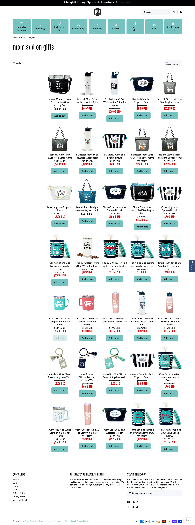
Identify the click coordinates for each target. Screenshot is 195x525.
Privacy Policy (19, 496)
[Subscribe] (179, 493)
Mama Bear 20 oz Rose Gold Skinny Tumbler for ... (114, 321)
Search (16, 479)
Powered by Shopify (84, 521)
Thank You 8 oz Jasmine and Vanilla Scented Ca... (142, 431)
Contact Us (17, 486)
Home (15, 38)
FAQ (15, 489)
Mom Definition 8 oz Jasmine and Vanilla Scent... (169, 377)
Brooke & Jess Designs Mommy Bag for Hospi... (87, 209)
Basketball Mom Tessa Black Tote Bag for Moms (169, 156)
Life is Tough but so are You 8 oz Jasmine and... (169, 264)
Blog (15, 482)
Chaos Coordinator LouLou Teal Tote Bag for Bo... (142, 210)
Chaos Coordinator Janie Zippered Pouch (115, 209)
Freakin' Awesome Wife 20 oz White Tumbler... (87, 264)
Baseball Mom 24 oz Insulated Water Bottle (87, 101)
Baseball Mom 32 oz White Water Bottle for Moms (114, 102)
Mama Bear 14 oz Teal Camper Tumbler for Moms (60, 321)
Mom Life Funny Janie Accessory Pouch (114, 431)
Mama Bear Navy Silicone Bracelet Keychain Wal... (87, 377)
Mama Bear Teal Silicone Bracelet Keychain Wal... (115, 376)
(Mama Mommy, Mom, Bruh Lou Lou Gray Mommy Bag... (60, 102)
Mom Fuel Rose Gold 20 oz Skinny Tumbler (87, 431)
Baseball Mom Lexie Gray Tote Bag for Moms (169, 101)
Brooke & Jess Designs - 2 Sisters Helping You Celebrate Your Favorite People (48, 521)
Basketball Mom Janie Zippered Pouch (114, 156)
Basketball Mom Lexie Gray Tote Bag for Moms (142, 156)
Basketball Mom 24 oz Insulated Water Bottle (87, 156)
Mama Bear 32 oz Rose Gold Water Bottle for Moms (169, 321)
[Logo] (97, 12)
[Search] (143, 12)
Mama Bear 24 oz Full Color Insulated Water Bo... (142, 321)
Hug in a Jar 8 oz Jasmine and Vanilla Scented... (142, 264)
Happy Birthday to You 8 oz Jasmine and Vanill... (114, 264)
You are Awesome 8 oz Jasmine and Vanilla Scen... (169, 432)
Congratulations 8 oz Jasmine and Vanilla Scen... (59, 265)
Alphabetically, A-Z (172, 64)
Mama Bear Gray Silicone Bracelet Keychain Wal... (59, 376)
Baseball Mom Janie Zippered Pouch (142, 101)
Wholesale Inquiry (20, 500)
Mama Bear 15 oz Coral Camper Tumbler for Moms (87, 321)
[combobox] (156, 12)
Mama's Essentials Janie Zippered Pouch (142, 376)
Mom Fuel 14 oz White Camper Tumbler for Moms (60, 432)
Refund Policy (19, 493)
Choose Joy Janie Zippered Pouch (169, 209)
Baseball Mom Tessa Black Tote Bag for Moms (60, 156)
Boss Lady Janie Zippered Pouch (59, 209)
